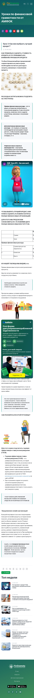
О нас (17, 671)
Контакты (17, 681)
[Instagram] (26, 569)
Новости (17, 674)
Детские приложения (17, 678)
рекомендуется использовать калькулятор (17, 476)
